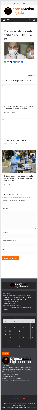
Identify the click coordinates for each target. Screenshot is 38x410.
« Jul (18, 346)
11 (14, 331)
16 (5, 334)
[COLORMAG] (16, 358)
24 (10, 338)
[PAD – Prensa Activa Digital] (4, 20)
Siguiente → (32, 75)
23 (5, 338)
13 (23, 331)
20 (23, 334)
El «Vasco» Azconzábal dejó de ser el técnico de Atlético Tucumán (18, 107)
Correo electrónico (9, 241)
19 (19, 334)
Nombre (5, 232)
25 (14, 338)
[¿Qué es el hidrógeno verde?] (19, 120)
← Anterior (5, 71)
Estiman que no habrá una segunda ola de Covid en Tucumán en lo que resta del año (18, 178)
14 (28, 331)
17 (10, 334)
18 (14, 334)
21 (28, 334)
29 (32, 338)
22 (32, 334)
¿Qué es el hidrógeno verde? (15, 140)
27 (23, 338)
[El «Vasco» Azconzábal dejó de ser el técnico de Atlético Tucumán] (19, 86)
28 (28, 338)
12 (19, 331)
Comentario (6, 208)
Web (3, 249)
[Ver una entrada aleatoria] (34, 20)
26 (19, 338)
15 (32, 331)
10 (10, 331)
